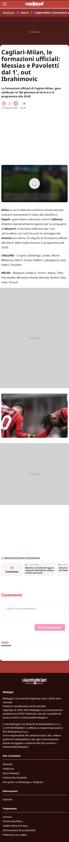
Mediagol (9, 13)
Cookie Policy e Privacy (15, 825)
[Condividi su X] (15, 103)
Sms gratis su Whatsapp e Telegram (23, 782)
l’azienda (7, 764)
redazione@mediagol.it (34, 717)
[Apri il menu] (5, 4)
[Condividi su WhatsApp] (3, 103)
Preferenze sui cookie (15, 834)
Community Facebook (15, 777)
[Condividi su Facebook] (9, 103)
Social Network (11, 773)
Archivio (7, 816)
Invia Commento (50, 627)
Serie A (25, 12)
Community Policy (13, 821)
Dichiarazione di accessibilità (19, 830)
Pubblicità (8, 768)
